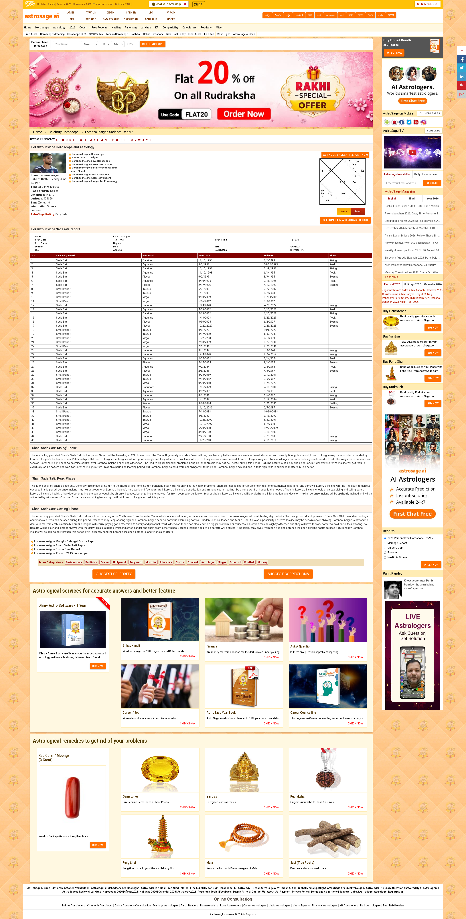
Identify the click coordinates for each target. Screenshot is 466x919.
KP (157, 27)
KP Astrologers (349, 905)
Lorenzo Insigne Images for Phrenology (94, 181)
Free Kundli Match (177, 888)
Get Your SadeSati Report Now (345, 154)
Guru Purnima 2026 (394, 294)
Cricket (105, 562)
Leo (151, 12)
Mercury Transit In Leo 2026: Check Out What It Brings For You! (414, 272)
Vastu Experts (301, 905)
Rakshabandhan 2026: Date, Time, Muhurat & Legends (414, 213)
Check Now (187, 656)
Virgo (171, 12)
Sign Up (433, 4)
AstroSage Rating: (43, 214)
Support (344, 891)
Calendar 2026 (122, 4)
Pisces (171, 19)
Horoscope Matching (52, 34)
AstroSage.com (248, 914)
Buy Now (396, 52)
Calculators (189, 27)
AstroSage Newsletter (397, 174)
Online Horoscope (153, 34)
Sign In (421, 4)
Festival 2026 (392, 284)
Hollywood (119, 562)
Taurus (91, 12)
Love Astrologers (230, 905)
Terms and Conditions (324, 891)
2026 (72, 27)
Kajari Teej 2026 (409, 301)
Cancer (131, 12)
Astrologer (208, 562)
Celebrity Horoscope (64, 132)
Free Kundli (31, 34)
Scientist (235, 562)
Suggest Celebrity (114, 574)
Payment (285, 891)
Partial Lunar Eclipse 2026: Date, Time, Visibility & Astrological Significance (414, 206)
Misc (219, 27)
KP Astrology (242, 888)
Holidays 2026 (412, 284)
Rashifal (41, 4)
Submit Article (241, 891)
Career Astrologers (254, 905)
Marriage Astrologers (166, 905)
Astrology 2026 (186, 891)
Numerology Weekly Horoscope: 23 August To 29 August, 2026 (414, 265)
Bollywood (135, 562)
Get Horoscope (152, 44)
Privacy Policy (300, 891)
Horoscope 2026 (82, 4)
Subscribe (433, 130)
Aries (70, 12)
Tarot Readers (190, 905)
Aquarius (151, 19)
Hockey (262, 562)
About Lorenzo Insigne (85, 157)
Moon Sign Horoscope (218, 888)
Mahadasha (115, 888)
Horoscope (42, 27)
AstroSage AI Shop (244, 34)
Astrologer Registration (389, 891)
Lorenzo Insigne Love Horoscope (91, 161)
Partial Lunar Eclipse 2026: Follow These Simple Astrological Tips (414, 235)
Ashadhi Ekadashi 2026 (429, 290)
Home (28, 27)
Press (255, 888)
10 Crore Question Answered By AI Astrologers (409, 888)
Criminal (193, 562)
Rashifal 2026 (64, 4)
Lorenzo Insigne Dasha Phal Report (57, 549)
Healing (116, 27)
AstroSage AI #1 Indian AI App (278, 888)
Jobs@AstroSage (361, 891)
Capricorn (131, 19)
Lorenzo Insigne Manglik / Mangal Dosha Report (65, 541)
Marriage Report (397, 543)
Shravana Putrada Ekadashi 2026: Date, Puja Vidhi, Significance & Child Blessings (414, 257)
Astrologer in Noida (153, 888)
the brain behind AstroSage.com (419, 584)
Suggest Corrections (288, 574)
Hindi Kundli (195, 34)
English (392, 198)
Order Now (431, 564)
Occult (83, 27)
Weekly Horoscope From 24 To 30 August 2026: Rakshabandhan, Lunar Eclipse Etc (414, 250)
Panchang (131, 27)
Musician (151, 562)
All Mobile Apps (430, 113)
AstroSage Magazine (400, 191)
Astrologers (98, 888)
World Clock (81, 888)
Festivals (206, 27)
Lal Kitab (209, 34)
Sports (180, 562)
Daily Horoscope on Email (428, 174)
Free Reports (100, 27)
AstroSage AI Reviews (75, 891)
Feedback (225, 891)
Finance (392, 552)
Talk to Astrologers (73, 905)
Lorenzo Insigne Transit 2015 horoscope (61, 553)
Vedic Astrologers (280, 905)
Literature (166, 562)
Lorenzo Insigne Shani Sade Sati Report (60, 545)
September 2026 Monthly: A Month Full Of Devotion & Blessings (414, 228)
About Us (272, 891)
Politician (91, 562)
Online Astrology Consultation (133, 905)
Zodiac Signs (131, 888)
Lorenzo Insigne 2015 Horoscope (90, 174)
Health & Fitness (398, 557)
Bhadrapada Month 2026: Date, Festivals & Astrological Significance (414, 220)
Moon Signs (223, 34)
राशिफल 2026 (96, 34)
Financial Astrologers (324, 905)
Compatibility (171, 27)
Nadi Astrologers (370, 905)
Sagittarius (111, 19)
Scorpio (90, 19)
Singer (222, 562)
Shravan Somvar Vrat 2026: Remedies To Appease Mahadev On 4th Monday (414, 243)
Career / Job (395, 547)
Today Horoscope (103, 4)
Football (249, 562)
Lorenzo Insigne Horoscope (88, 154)
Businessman (74, 562)
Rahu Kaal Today (176, 34)
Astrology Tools (208, 891)
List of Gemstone (62, 888)
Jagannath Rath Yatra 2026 (399, 290)
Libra (71, 19)
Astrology (59, 27)
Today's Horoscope (117, 34)
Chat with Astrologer (169, 4)
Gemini (110, 12)
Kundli (51, 4)
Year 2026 (433, 198)
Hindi (412, 198)
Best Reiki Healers (393, 905)
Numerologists (209, 905)
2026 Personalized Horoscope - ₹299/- (411, 538)
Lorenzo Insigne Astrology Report (91, 178)
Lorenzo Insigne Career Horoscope (92, 164)
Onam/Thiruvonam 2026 (416, 298)
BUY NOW (97, 666)
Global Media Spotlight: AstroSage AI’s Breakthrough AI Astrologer (338, 888)
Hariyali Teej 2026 (416, 294)
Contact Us (258, 891)
